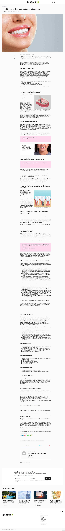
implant (23, 428)
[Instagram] (54, 2)
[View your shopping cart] (60, 2)
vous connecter (26, 464)
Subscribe (48, 478)
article (27, 62)
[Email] (30, 435)
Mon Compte (42, 516)
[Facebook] (52, 2)
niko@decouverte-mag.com (30, 457)
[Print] (31, 435)
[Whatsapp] (28, 435)
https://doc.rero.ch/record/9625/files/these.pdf (29, 413)
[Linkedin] (23, 435)
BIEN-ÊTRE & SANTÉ (4, 6)
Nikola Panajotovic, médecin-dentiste (37, 454)
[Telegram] (26, 435)
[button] (2, 2)
